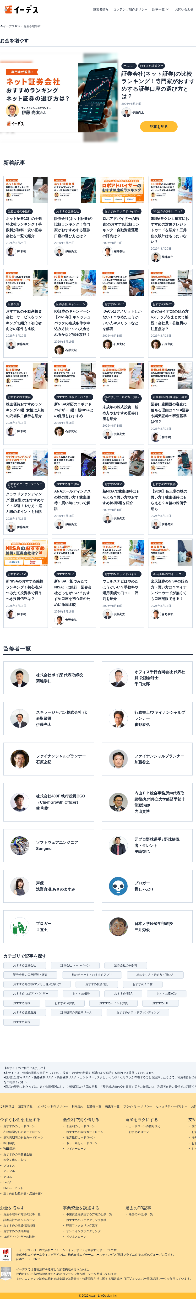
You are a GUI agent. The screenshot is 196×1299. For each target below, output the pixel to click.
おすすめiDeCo (167, 993)
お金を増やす (32, 26)
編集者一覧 (112, 1106)
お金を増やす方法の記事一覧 (22, 1214)
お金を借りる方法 (14, 1160)
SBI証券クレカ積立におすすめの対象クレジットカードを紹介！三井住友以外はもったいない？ (170, 230)
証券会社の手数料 (125, 965)
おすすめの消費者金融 (17, 1154)
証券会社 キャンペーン (75, 965)
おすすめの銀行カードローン (84, 1132)
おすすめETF (160, 1003)
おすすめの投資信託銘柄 (19, 1225)
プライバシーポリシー (137, 1106)
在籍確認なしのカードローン (22, 1132)
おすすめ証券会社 (24, 965)
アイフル (9, 1171)
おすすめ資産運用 (24, 1012)
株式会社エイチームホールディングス (92, 1254)
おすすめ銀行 (21, 1022)
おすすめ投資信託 (96, 984)
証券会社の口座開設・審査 (30, 974)
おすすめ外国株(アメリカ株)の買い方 (37, 984)
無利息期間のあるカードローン (23, 1137)
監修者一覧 (94, 1106)
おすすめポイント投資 (113, 1003)
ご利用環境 (7, 1106)
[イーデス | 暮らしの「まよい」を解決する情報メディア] (21, 12)
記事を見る (159, 127)
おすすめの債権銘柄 (16, 1231)
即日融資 (9, 1143)
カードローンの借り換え (144, 1126)
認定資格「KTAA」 (123, 1278)
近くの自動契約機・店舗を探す (23, 1193)
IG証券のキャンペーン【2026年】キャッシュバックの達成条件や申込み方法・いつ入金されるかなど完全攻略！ (72, 323)
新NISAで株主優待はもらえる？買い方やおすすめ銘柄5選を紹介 (121, 497)
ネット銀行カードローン (82, 1143)
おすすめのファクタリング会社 (86, 1220)
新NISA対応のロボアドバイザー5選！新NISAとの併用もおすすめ (73, 410)
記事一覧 (158, 9)
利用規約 (77, 1106)
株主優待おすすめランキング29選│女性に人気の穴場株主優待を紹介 (25, 410)
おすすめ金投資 (65, 1003)
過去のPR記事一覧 (141, 1214)
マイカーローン (76, 1148)
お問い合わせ (184, 9)
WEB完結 (9, 1148)
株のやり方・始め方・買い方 (155, 974)
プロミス (9, 1165)
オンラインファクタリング (83, 1231)
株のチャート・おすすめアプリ (92, 974)
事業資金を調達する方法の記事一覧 (89, 1214)
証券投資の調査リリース (76, 1012)
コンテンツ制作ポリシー (130, 9)
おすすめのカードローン (19, 1126)
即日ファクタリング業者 (82, 1225)
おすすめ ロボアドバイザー (30, 993)
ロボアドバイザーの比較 (19, 1236)
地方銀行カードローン (80, 1137)
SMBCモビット (13, 1188)
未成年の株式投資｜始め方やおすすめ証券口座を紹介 (120, 413)
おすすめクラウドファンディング (137, 1012)
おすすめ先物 (21, 1003)
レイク (7, 1182)
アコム (7, 1177)
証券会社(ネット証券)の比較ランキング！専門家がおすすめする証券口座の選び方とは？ (158, 85)
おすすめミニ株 (143, 984)
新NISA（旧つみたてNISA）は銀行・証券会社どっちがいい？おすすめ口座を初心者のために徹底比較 (73, 593)
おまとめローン (139, 1132)
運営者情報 (101, 9)
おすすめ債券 (81, 993)
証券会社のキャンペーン (19, 1220)
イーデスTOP (11, 26)
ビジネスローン (76, 1236)
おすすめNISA (123, 993)
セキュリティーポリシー (171, 1106)
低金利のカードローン (80, 1126)
